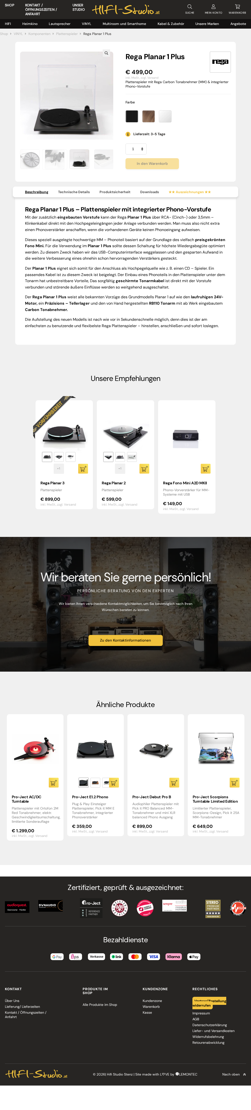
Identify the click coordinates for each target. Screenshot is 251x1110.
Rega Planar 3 (52, 483)
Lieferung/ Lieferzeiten (22, 1006)
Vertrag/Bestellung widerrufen (209, 1003)
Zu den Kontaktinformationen (125, 640)
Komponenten (39, 34)
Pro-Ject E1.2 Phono (90, 796)
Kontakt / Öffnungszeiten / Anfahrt (41, 9)
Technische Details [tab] (74, 192)
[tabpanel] (64, 454)
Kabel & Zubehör (171, 24)
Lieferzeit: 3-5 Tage (149, 134)
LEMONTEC (188, 1074)
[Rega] (220, 62)
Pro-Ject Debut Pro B (151, 796)
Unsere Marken (207, 24)
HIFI (8, 24)
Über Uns (12, 1001)
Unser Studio (79, 7)
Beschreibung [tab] (36, 192)
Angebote (238, 24)
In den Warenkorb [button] (206, 469)
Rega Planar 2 (114, 483)
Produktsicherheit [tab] (115, 192)
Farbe (130, 102)
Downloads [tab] (149, 192)
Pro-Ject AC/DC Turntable (26, 799)
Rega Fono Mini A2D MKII (185, 483)
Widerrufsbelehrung (208, 1036)
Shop (9, 5)
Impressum (201, 1013)
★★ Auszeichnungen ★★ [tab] (190, 192)
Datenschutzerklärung (209, 1025)
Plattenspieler (67, 34)
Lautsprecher (59, 24)
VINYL (86, 24)
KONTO (214, 12)
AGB (195, 1019)
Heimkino (30, 24)
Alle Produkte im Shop (100, 1004)
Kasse (147, 1012)
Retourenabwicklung (208, 1042)
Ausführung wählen (83, 469)
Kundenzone (152, 1001)
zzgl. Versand (150, 78)
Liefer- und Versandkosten (213, 1031)
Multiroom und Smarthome (124, 24)
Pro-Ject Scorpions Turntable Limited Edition (215, 799)
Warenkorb (151, 1006)
